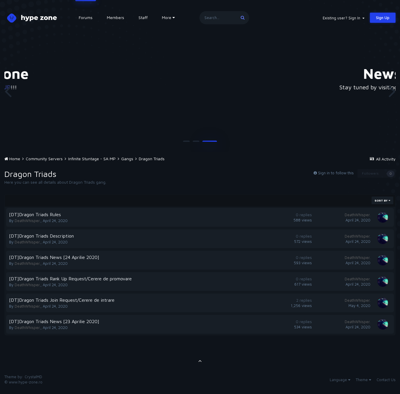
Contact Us (386, 379)
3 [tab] (209, 143)
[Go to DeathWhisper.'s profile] (382, 217)
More (166, 17)
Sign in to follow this (336, 172)
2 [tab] (196, 143)
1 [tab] (186, 143)
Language (339, 379)
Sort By (382, 200)
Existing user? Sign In (343, 18)
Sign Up (382, 17)
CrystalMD (33, 376)
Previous (7, 91)
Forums (86, 17)
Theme (362, 379)
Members (115, 17)
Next (392, 91)
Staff (143, 17)
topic (301, 87)
